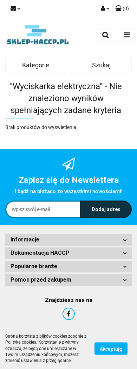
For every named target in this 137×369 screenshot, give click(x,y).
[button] (122, 9)
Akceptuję (111, 349)
